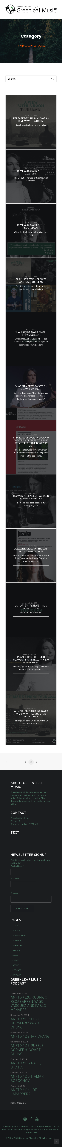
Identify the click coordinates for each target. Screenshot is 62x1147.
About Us (17, 965)
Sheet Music (21, 935)
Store (15, 926)
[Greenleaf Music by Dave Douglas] (31, 9)
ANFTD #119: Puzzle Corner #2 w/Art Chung (27, 1023)
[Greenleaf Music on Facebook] (25, 1120)
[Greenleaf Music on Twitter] (31, 1120)
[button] (55, 9)
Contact (16, 975)
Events (15, 960)
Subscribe (17, 945)
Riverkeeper (7, 1129)
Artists (16, 950)
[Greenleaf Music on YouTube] (37, 1120)
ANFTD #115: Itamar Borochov (27, 1078)
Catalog (19, 930)
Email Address (17, 866)
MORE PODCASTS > (19, 1103)
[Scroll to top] (56, 1141)
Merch (18, 940)
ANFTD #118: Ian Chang (30, 1036)
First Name (16, 878)
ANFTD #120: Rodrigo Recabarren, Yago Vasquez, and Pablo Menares (29, 1003)
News (15, 955)
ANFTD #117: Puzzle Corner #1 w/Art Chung (27, 1050)
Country (14, 893)
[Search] (31, 79)
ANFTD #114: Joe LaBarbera (24, 1092)
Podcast (16, 970)
